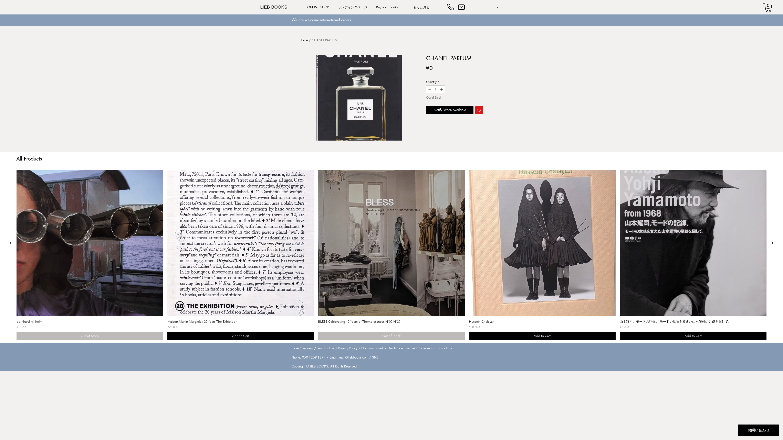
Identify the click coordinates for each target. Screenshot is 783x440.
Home (304, 40)
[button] (768, 7)
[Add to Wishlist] (479, 110)
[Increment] (441, 89)
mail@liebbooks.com (353, 357)
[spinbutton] (435, 89)
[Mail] (461, 7)
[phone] (450, 7)
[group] (391, 255)
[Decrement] (429, 89)
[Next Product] (772, 243)
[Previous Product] (10, 243)
